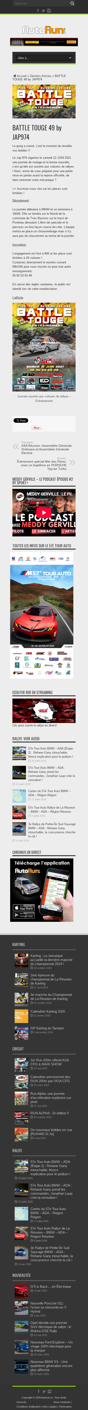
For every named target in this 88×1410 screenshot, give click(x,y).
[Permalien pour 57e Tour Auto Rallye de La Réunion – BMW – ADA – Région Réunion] (19, 818)
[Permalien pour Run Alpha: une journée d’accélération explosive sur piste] (21, 1104)
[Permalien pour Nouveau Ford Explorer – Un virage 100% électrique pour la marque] (21, 1353)
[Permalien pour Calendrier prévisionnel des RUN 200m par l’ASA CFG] (21, 1087)
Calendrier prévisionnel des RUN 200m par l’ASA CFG (50, 1079)
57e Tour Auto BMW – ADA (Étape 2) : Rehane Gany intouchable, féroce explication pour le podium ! (50, 752)
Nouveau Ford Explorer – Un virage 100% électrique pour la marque (51, 1346)
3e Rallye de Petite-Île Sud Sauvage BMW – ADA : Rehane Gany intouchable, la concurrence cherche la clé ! (51, 1254)
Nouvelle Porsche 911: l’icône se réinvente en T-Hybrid (48, 1307)
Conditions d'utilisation (28, 1406)
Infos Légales (49, 1406)
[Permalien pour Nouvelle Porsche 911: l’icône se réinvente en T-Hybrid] (21, 1314)
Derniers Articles (40, 76)
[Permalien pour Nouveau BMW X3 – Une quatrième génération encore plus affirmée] (21, 1372)
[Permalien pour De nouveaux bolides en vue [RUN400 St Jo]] (21, 1140)
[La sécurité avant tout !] (44, 45)
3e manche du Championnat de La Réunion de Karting (51, 997)
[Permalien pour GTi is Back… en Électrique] (21, 1297)
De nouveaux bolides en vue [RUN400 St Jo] (51, 1132)
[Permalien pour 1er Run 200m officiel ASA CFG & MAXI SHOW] (21, 1070)
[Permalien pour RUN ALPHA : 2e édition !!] (21, 1123)
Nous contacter (61, 1402)
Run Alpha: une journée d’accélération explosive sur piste (50, 1098)
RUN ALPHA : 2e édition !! (49, 1113)
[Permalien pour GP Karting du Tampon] (21, 1038)
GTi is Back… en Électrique (50, 1286)
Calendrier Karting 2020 (47, 1011)
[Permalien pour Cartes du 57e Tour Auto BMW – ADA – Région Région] (19, 801)
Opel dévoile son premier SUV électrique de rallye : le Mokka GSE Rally (50, 1327)
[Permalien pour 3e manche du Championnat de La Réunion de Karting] (21, 1005)
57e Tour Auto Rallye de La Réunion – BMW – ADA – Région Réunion (50, 1232)
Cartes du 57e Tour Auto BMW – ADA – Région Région (48, 1213)
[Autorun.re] (44, 30)
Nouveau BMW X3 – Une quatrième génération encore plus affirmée (51, 1366)
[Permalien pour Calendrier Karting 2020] (21, 1022)
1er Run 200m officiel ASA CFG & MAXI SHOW (49, 1062)
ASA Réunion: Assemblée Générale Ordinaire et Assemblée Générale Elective (46, 448)
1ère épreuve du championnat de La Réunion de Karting (51, 979)
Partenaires (65, 1406)
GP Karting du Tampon (47, 1028)
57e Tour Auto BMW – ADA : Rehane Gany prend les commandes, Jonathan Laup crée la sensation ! (51, 1191)
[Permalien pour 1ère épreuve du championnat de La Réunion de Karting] (21, 985)
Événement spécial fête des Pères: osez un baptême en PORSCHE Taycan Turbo (42, 464)
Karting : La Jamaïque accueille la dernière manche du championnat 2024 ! (51, 960)
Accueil (22, 76)
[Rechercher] (72, 3)
